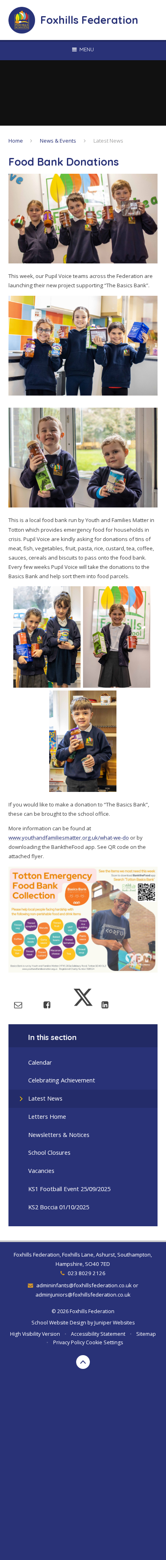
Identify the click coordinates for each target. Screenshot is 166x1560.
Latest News (108, 140)
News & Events (58, 140)
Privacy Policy (69, 1342)
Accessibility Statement (98, 1334)
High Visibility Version (35, 1334)
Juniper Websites (114, 1322)
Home (15, 140)
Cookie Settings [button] (104, 1342)
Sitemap (146, 1334)
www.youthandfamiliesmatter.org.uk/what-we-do (68, 837)
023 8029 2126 (86, 1273)
